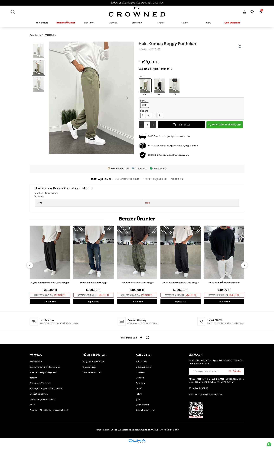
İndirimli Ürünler (144, 366)
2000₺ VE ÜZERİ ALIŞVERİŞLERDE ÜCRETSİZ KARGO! (137, 2)
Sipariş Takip (89, 366)
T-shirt (139, 388)
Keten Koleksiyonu (145, 410)
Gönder (236, 371)
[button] (244, 12)
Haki (144, 105)
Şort (138, 399)
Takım (139, 393)
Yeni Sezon (141, 361)
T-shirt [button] (161, 22)
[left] (30, 265)
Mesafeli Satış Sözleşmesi (43, 372)
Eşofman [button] (137, 22)
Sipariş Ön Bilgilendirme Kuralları (46, 388)
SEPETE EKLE (183, 124)
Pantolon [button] (89, 22)
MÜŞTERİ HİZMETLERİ (94, 354)
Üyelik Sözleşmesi (39, 393)
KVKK (32, 404)
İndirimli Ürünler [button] (65, 22)
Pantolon (140, 372)
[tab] (101, 179)
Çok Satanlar (142, 404)
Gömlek (140, 377)
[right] (244, 265)
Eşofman (140, 383)
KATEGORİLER (143, 354)
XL (160, 115)
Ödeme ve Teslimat (40, 383)
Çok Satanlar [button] (232, 22)
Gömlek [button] (113, 22)
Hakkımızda (36, 361)
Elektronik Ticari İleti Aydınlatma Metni (49, 410)
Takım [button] (184, 22)
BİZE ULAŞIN (195, 354)
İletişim (33, 377)
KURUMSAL (36, 354)
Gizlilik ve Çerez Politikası (42, 399)
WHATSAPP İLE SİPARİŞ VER (226, 124)
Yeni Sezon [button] (42, 22)
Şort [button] (208, 22)
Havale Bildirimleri (92, 372)
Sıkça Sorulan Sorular (94, 361)
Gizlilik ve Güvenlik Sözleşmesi (45, 366)
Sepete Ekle (50, 301)
